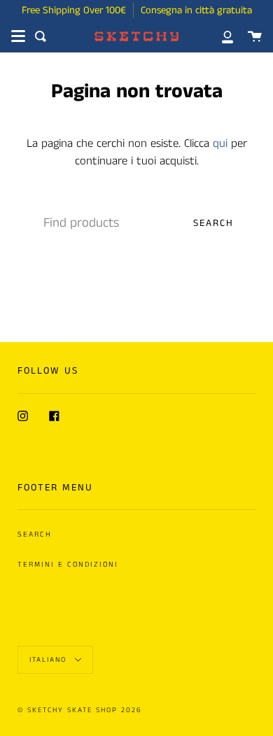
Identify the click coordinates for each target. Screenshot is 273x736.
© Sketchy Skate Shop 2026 (80, 710)
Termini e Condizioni (68, 564)
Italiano (49, 660)
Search (213, 223)
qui (220, 144)
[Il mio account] (220, 36)
